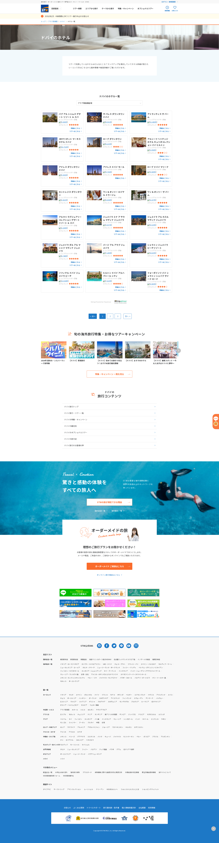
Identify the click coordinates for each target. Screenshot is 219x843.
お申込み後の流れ (61, 772)
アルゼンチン (165, 736)
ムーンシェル (88, 789)
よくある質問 (78, 808)
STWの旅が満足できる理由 (109, 502)
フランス (105, 695)
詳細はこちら (75, 128)
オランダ (120, 695)
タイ (70, 719)
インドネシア (123, 671)
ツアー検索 (77, 8)
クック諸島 (103, 749)
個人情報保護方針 (129, 808)
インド (137, 719)
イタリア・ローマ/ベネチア (69, 664)
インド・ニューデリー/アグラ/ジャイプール (145, 671)
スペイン (79, 695)
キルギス (128, 727)
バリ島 (97, 719)
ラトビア (73, 701)
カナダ (79, 732)
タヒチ (62, 749)
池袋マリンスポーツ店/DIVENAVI (100, 659)
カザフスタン (138, 727)
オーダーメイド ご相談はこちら (109, 566)
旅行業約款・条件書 (111, 808)
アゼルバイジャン (94, 727)
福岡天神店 (156, 659)
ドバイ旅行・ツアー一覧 (74, 413)
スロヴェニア (112, 701)
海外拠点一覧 (116, 510)
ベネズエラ (90, 740)
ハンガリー (82, 698)
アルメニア (81, 727)
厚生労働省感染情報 (149, 772)
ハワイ (62, 759)
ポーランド (93, 698)
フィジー (85, 749)
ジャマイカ (117, 736)
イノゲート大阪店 (144, 659)
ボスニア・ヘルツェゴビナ (69, 705)
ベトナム (63, 719)
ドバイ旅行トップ (71, 406)
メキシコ (63, 736)
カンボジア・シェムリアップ (91, 671)
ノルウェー (159, 698)
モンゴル (63, 722)
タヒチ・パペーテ (89, 667)
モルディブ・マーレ (165, 664)
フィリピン (78, 719)
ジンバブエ (132, 714)
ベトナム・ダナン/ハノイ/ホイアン (151, 667)
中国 (97, 722)
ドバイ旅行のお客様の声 (74, 445)
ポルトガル (88, 695)
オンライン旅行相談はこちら (108, 575)
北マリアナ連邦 (128, 749)
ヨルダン (91, 710)
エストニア (64, 701)
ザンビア (123, 714)
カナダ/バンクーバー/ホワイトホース (133, 674)
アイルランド (160, 695)
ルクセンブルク (140, 695)
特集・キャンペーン (126, 8)
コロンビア (80, 740)
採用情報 (151, 808)
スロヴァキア (103, 698)
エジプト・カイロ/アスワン (91, 664)
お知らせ (67, 808)
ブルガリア (135, 701)
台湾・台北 (85, 674)
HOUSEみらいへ (112, 789)
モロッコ (63, 681)
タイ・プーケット (110, 671)
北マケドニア (156, 701)
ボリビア (147, 736)
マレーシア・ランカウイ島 (69, 674)
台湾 (103, 722)
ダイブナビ (47, 789)
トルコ (82, 710)
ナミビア (141, 714)
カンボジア (88, 719)
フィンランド (126, 698)
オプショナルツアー (145, 8)
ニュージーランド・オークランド (108, 667)
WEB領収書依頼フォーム (51, 776)
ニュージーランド (79, 754)
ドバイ (62, 21)
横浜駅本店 (64, 659)
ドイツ (97, 695)
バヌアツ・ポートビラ (142, 678)
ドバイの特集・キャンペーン (75, 419)
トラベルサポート (94, 808)
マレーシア (117, 719)
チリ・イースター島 (159, 678)
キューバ (108, 736)
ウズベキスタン (117, 727)
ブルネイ (91, 722)
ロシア (62, 727)
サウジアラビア (101, 710)
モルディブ (64, 745)
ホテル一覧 (109, 96)
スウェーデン (138, 698)
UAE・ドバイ (107, 664)
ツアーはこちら (74, 131)
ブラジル (155, 736)
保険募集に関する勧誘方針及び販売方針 (108, 772)
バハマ (100, 736)
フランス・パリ (133, 664)
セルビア (84, 705)
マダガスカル (151, 714)
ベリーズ (72, 736)
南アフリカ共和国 (111, 714)
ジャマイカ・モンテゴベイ (108, 678)
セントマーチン (128, 736)
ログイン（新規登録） (169, 2)
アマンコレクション (74, 789)
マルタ (71, 695)
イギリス (151, 695)
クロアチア (101, 701)
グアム (118, 749)
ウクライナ (71, 727)
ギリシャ (92, 701)
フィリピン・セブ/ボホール (69, 671)
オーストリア (71, 698)
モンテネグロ (124, 701)
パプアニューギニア (95, 754)
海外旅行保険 (75, 772)
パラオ (111, 749)
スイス (170, 695)
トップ (43, 21)
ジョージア (106, 727)
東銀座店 (83, 659)
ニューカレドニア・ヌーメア (70, 667)
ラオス (163, 719)
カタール (75, 710)
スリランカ (155, 719)
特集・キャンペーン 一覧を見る (109, 374)
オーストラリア (74, 681)
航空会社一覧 (47, 772)
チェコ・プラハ (119, 664)
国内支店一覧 (100, 510)
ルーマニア (145, 701)
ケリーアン (100, 789)
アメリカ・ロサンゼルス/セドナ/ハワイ (104, 674)
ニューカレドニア (73, 749)
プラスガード (87, 772)
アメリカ (63, 732)
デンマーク (149, 698)
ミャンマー (72, 722)
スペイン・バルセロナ (148, 664)
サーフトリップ (59, 789)
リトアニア (83, 701)
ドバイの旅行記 (70, 439)
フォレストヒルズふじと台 (130, 789)
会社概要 (142, 808)
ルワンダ (162, 714)
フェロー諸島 (94, 705)
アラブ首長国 (52, 21)
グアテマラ (81, 736)
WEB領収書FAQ (68, 776)
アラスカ (72, 732)
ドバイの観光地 (70, 426)
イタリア (63, 695)
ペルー (138, 736)
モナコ (112, 695)
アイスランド (115, 698)
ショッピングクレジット (150, 789)
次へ (127, 316)
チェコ (62, 698)
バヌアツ (94, 749)
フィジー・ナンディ (129, 667)
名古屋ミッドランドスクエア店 (124, 659)
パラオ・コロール (126, 678)
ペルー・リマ (92, 678)
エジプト (63, 714)
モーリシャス (74, 745)
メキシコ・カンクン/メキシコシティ (72, 678)
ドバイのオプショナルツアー (75, 432)
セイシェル (85, 745)
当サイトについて (165, 772)
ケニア (90, 714)
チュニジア (81, 714)
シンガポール (128, 719)
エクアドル (69, 740)
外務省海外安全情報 (132, 772)
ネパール (145, 719)
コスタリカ (91, 736)
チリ (61, 740)
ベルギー (129, 695)
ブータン (82, 722)
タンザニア (98, 714)
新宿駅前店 (74, 659)
